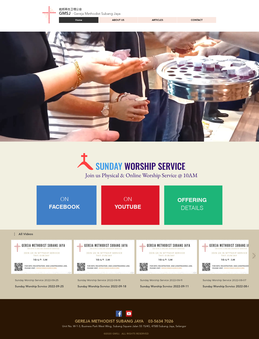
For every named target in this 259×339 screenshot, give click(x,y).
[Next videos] (254, 256)
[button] (131, 205)
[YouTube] (129, 314)
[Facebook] (119, 314)
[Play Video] (41, 257)
